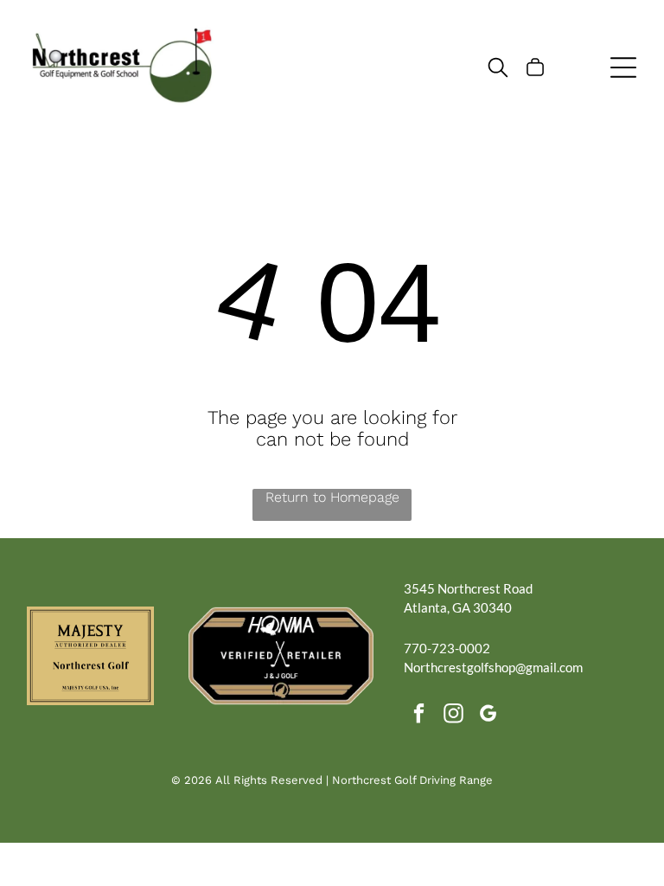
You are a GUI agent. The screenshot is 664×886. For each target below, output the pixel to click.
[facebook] (419, 715)
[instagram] (453, 715)
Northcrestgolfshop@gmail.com (493, 667)
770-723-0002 (447, 648)
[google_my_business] (488, 715)
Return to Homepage (332, 497)
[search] (498, 68)
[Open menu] (623, 67)
